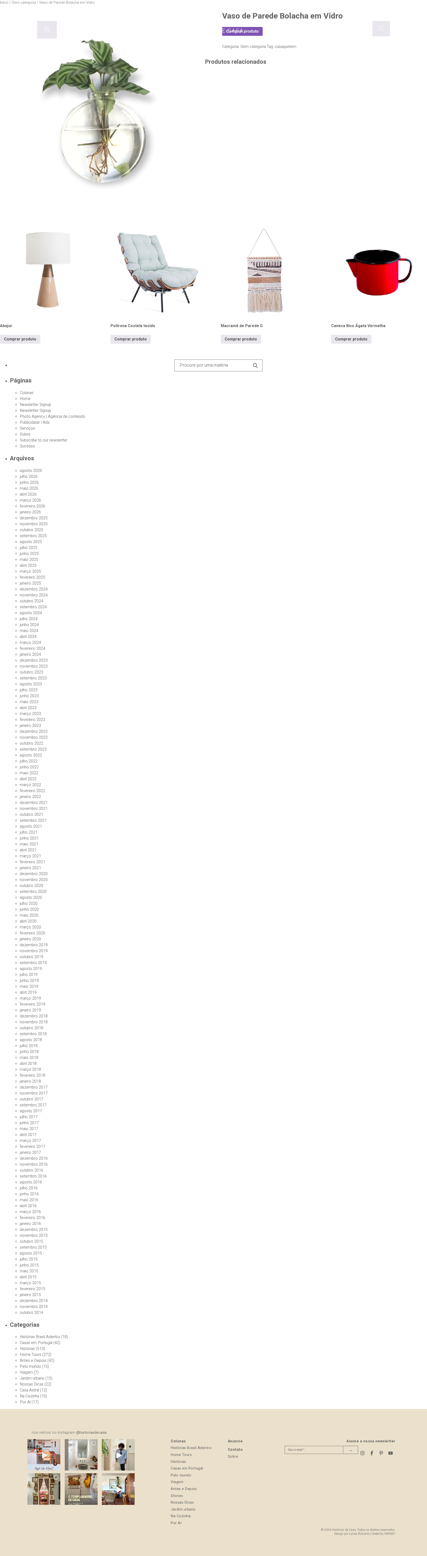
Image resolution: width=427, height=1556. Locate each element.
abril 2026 (28, 494)
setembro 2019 (33, 963)
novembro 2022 (34, 737)
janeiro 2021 (30, 868)
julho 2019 (29, 975)
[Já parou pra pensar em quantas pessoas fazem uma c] (118, 1455)
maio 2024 (29, 631)
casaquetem (285, 47)
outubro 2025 (31, 530)
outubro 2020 (31, 886)
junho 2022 (29, 767)
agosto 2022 (31, 755)
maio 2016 (29, 1200)
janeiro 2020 (30, 939)
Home (25, 399)
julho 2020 (29, 903)
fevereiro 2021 (32, 862)
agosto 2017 (31, 1111)
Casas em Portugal (36, 1343)
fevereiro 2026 (32, 506)
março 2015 (30, 1283)
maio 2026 (29, 488)
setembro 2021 (33, 820)
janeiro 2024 (30, 654)
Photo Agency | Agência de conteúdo (52, 417)
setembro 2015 (33, 1247)
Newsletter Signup (35, 405)
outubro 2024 (31, 601)
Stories (177, 1495)
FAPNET (389, 1534)
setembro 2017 (33, 1105)
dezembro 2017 (34, 1087)
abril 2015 (28, 1277)
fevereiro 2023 (32, 720)
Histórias (27, 1349)
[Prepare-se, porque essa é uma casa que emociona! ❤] (43, 1489)
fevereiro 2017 (32, 1147)
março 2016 (30, 1212)
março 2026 (30, 500)
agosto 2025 (31, 542)
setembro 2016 (33, 1176)
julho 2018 (29, 1046)
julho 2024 (29, 619)
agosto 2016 (31, 1182)
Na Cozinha (29, 1396)
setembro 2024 (33, 607)
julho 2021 (29, 832)
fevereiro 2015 (32, 1289)
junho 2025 (29, 554)
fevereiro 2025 (32, 577)
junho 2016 (29, 1194)
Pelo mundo (30, 1366)
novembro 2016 (34, 1164)
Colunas (26, 393)
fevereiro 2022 (32, 791)
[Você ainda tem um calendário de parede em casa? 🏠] (81, 1489)
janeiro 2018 (30, 1081)
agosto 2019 (31, 969)
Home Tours (30, 1355)
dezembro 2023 (34, 660)
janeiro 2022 (30, 797)
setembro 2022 (33, 749)
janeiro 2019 (30, 1010)
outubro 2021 (31, 815)
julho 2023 (29, 690)
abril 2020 (28, 921)
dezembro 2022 (34, 732)
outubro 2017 (31, 1099)
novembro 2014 (34, 1307)
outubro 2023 (31, 672)
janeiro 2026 (30, 512)
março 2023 (30, 714)
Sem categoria (253, 47)
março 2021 (30, 856)
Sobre (25, 434)
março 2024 (30, 643)
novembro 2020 (34, 880)
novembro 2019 (34, 951)
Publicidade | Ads (35, 422)
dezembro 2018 (34, 1016)
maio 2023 (29, 702)
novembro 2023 (34, 666)
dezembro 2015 (34, 1230)
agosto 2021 (31, 826)
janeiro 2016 (30, 1224)
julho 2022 (29, 761)
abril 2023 (28, 708)
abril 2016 (28, 1206)
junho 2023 (29, 696)
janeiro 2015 (30, 1295)
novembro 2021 (34, 809)
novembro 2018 (34, 1022)
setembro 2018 (33, 1034)
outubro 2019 (31, 957)
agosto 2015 (31, 1253)
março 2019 (30, 998)
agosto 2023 (31, 684)
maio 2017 (29, 1129)
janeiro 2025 (30, 583)
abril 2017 (28, 1135)
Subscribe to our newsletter (43, 440)
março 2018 (30, 1069)
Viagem (26, 1372)
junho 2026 (29, 482)
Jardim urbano (32, 1378)
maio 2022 (29, 773)
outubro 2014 (31, 1313)
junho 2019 (29, 981)
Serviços (27, 428)
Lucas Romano (359, 1534)
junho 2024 (29, 625)
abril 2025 (28, 565)
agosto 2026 (31, 471)
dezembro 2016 (34, 1158)
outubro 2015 (31, 1241)
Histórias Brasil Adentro (40, 1337)
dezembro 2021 (34, 803)
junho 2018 (29, 1052)
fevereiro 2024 (32, 649)
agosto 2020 (31, 898)
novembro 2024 (34, 595)
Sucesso (27, 446)
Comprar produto (20, 339)
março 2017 (30, 1141)
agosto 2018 (31, 1040)
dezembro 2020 (34, 874)
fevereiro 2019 (32, 1004)
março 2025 (30, 571)
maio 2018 (29, 1058)
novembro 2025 (34, 524)
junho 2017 (29, 1123)
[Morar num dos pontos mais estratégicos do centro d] (43, 1455)
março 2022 (30, 785)
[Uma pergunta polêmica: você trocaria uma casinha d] (118, 1489)
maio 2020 (29, 915)
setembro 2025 (33, 536)
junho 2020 (29, 909)
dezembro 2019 (34, 945)
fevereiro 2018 (32, 1075)
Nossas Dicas (31, 1384)
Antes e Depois (33, 1361)
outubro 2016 (31, 1170)
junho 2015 (29, 1265)
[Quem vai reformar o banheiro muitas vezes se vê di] (81, 1455)
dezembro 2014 (34, 1301)
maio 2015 (29, 1271)
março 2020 (30, 927)
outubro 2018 (31, 1028)
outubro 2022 (31, 743)
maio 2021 (29, 844)
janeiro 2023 (30, 726)
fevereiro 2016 (32, 1218)
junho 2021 (29, 838)
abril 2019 (28, 992)
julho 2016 (29, 1188)
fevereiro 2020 (32, 933)
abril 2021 (28, 850)
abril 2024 (28, 637)
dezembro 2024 (34, 589)
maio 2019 (29, 986)
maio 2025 (29, 560)
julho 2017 (29, 1117)
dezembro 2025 (34, 518)
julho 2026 (29, 477)
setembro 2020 (33, 892)
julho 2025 (29, 548)
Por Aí (25, 1402)
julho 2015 (29, 1259)
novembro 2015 (34, 1236)
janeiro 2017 (30, 1153)
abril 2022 (28, 779)
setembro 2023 (33, 678)
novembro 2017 (34, 1093)
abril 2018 (28, 1064)
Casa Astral (29, 1390)
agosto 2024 (31, 613)
